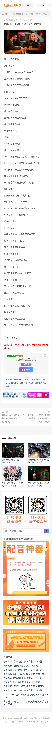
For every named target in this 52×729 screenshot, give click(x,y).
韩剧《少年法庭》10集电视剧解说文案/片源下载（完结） (26, 696)
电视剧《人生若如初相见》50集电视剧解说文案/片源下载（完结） (38, 418)
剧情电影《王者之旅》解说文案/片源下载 (22, 691)
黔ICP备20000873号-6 (38, 722)
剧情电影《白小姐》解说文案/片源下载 (21, 682)
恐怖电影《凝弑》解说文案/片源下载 (20, 666)
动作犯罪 (18, 20)
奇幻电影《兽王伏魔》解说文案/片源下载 (22, 670)
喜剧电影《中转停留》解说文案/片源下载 (22, 678)
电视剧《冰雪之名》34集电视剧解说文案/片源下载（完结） (26, 703)
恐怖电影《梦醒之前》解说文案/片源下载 (22, 662)
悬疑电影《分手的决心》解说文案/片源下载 (23, 674)
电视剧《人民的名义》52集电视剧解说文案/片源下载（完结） (13, 418)
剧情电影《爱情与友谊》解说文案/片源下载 (23, 686)
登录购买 (26, 370)
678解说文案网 (16, 14)
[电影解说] (28, 14)
